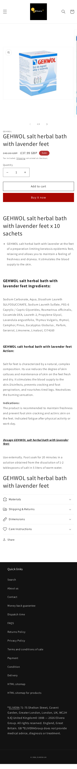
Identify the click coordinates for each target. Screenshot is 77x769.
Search (11, 579)
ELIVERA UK (41, 757)
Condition (13, 666)
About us (13, 588)
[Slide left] (30, 124)
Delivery (12, 675)
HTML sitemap (16, 684)
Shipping (20, 158)
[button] (5, 11)
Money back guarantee (21, 605)
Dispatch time (16, 614)
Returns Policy (16, 632)
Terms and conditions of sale (25, 649)
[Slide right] (47, 124)
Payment (12, 658)
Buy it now (38, 197)
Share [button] (11, 539)
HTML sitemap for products (24, 692)
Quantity (8, 165)
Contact (12, 597)
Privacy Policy (16, 640)
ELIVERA (14, 708)
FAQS (10, 623)
